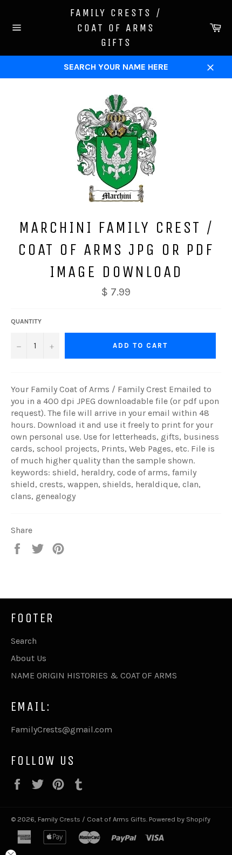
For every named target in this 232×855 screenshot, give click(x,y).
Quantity (26, 321)
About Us (28, 658)
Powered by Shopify (179, 819)
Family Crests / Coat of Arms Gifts (116, 27)
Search (24, 641)
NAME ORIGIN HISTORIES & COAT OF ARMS (94, 675)
